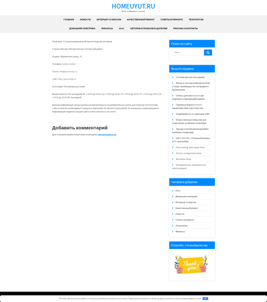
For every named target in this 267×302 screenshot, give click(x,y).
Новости (85, 19)
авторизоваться (107, 134)
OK (205, 299)
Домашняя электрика (82, 28)
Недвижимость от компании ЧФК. (193, 114)
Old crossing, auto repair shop (190, 147)
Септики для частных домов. (190, 77)
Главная (69, 19)
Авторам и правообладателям (148, 28)
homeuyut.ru (133, 5)
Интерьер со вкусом (109, 19)
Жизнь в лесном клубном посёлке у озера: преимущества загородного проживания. (191, 86)
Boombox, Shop (183, 159)
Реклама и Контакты (185, 28)
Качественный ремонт (140, 19)
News (121, 28)
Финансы (107, 28)
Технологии (196, 19)
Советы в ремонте (171, 19)
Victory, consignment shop (188, 153)
